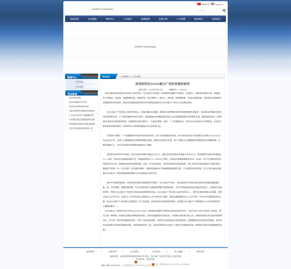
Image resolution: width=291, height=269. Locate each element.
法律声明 (112, 252)
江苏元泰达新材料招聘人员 (81, 128)
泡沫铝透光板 (75, 98)
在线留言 (216, 19)
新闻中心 (110, 19)
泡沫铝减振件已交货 (78, 102)
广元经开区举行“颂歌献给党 (81, 115)
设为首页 (156, 252)
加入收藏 (178, 252)
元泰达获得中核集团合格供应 (82, 111)
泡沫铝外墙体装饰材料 (79, 106)
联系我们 (198, 19)
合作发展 (134, 252)
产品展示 (127, 19)
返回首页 (90, 252)
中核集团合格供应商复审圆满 (82, 124)
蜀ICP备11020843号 (111, 265)
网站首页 (74, 19)
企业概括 (92, 19)
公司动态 (79, 82)
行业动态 (79, 87)
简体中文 (206, 4)
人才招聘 (180, 19)
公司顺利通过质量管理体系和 (82, 120)
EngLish (219, 4)
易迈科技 (150, 259)
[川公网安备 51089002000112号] (136, 262)
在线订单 (163, 19)
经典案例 (145, 19)
